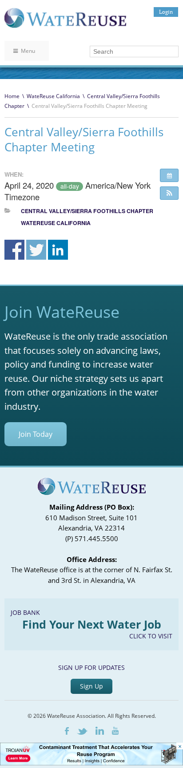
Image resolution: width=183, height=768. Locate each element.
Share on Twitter (36, 250)
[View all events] (169, 175)
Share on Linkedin (58, 250)
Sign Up (91, 686)
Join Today (35, 434)
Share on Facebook (14, 250)
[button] (169, 193)
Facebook (67, 731)
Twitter (82, 731)
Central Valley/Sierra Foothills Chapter (87, 211)
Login (166, 11)
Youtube (115, 731)
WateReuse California (53, 96)
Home (12, 96)
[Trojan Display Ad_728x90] (91, 763)
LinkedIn (99, 731)
